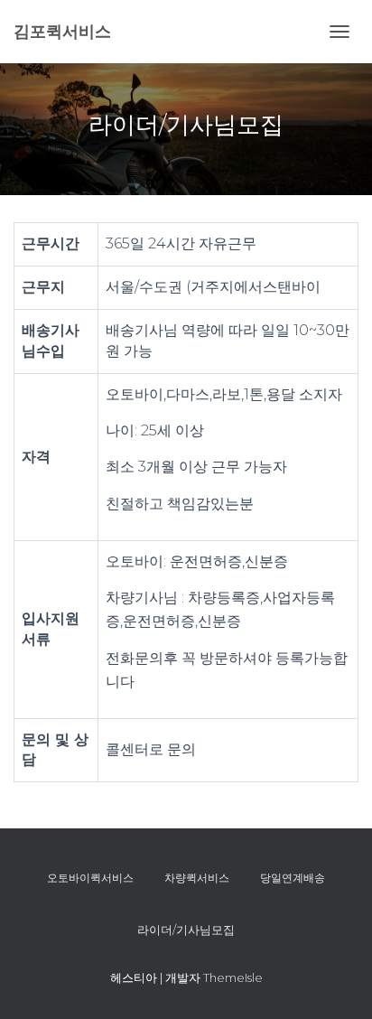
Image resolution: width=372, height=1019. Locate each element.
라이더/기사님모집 (186, 929)
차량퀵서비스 (196, 877)
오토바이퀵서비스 (90, 877)
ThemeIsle (233, 977)
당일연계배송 (292, 877)
